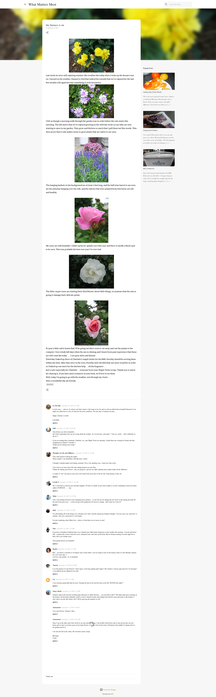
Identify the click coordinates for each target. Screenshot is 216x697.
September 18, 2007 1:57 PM (65, 529)
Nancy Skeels (57, 591)
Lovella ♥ (56, 482)
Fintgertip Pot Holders (150, 130)
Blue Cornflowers (148, 168)
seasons (50, 384)
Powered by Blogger (109, 690)
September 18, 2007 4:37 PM (67, 549)
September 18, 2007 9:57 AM (70, 406)
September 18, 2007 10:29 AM (66, 428)
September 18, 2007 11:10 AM (84, 453)
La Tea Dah (57, 405)
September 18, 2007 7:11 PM (65, 579)
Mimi (54, 496)
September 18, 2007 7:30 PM (71, 591)
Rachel (55, 549)
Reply (55, 423)
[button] (47, 32)
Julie (54, 428)
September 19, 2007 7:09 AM (70, 607)
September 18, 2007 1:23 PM (66, 510)
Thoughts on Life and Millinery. (63, 453)
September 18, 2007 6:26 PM (68, 565)
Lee (54, 579)
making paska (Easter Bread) (152, 92)
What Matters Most (42, 4)
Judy (54, 510)
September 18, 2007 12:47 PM (66, 496)
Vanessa (55, 565)
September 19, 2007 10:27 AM (71, 619)
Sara (54, 528)
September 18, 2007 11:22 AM (69, 482)
